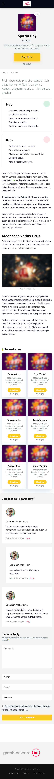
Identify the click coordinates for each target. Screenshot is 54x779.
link (13, 180)
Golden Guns (14, 374)
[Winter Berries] (40, 461)
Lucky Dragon (40, 420)
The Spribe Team (39, 773)
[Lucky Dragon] (40, 415)
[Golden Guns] (14, 369)
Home (4, 73)
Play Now (26, 57)
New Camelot (14, 420)
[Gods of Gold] (14, 461)
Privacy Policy (14, 773)
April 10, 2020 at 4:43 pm (15, 538)
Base (28, 40)
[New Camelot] (14, 415)
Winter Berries (40, 466)
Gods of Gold (14, 466)
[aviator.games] (27, 3)
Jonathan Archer (18, 565)
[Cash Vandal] (40, 369)
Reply (28, 538)
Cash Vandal (40, 374)
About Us (26, 773)
